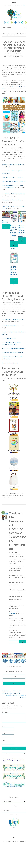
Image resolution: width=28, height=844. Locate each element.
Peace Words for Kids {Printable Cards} (12, 177)
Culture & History (10, 53)
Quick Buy (12, 248)
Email (4, 733)
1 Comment (18, 666)
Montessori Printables (18, 56)
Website (4, 740)
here (24, 5)
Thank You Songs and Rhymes (10, 325)
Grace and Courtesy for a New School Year (13, 348)
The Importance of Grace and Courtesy (12, 352)
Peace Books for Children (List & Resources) (14, 181)
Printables (14, 57)
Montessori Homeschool (10, 55)
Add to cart (14, 244)
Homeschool (19, 53)
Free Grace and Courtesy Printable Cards (13, 319)
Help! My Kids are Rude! (8, 338)
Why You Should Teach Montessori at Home (5, 661)
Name (4, 726)
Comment (5, 712)
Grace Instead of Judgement (10, 363)
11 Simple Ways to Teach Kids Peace (12, 200)
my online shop (12, 613)
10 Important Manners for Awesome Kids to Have (17, 661)
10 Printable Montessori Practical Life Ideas (23, 661)
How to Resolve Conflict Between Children (13, 193)
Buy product (6, 226)
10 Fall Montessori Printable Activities (11, 661)
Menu (14, 2)
